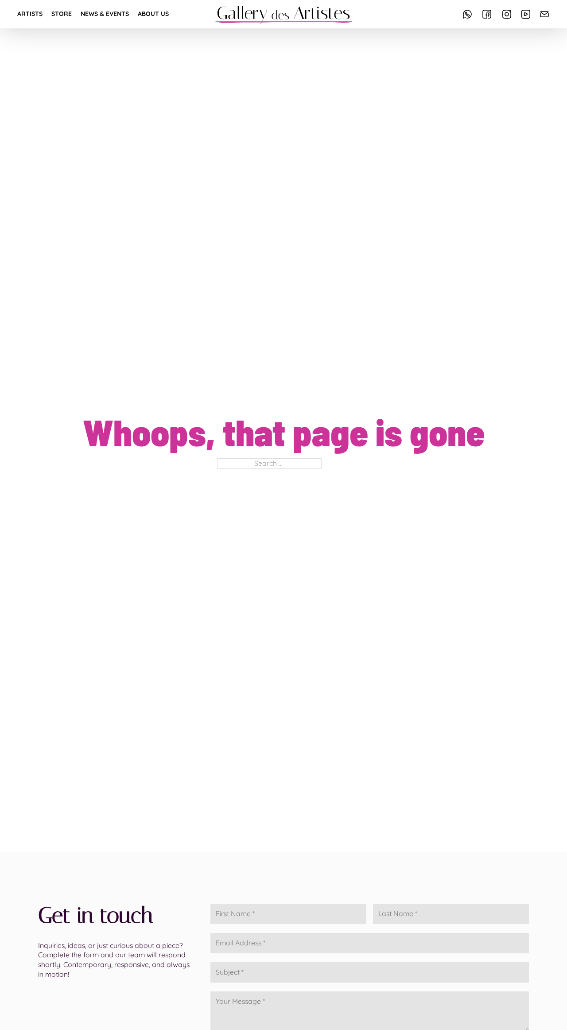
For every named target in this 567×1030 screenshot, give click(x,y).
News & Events (105, 14)
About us (153, 14)
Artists (30, 14)
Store (61, 14)
